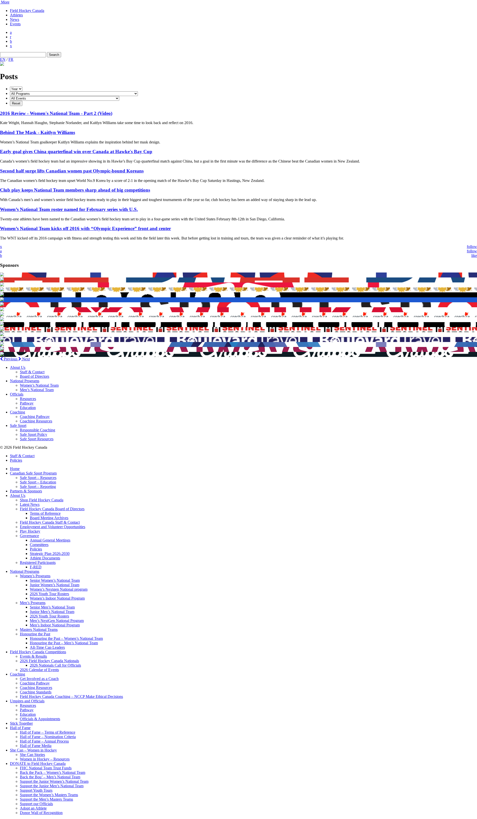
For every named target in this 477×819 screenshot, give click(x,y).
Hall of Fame (20, 728)
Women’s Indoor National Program (57, 598)
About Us (17, 367)
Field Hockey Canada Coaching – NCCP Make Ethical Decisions (71, 696)
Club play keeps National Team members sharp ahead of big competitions (75, 190)
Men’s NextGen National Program (57, 620)
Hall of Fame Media (35, 746)
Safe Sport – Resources (38, 478)
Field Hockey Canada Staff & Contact (50, 522)
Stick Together (21, 723)
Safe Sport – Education (38, 482)
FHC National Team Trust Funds (46, 768)
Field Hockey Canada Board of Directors (52, 509)
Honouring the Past (35, 634)
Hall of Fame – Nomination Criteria (48, 737)
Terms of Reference (45, 513)
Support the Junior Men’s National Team (51, 786)
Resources (28, 399)
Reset (16, 103)
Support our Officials (36, 804)
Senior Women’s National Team (55, 580)
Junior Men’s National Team (52, 612)
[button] (9, 359)
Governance (29, 536)
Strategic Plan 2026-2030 (50, 553)
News (14, 19)
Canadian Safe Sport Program (33, 473)
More (4, 2)
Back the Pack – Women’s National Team (52, 772)
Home (15, 469)
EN (2, 59)
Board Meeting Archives (49, 518)
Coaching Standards (35, 692)
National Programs (24, 381)
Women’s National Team (39, 385)
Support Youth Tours (36, 790)
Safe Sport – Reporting (38, 486)
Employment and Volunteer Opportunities (52, 527)
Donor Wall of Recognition (41, 813)
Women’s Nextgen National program (58, 589)
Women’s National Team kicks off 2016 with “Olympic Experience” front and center (85, 228)
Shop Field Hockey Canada (41, 500)
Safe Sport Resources (36, 439)
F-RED (35, 567)
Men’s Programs (32, 603)
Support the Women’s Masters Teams (49, 795)
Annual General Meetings (50, 540)
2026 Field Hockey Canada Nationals (49, 661)
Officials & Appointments (40, 719)
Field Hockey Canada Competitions (38, 652)
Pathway (27, 403)
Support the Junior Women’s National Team (54, 781)
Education (28, 408)
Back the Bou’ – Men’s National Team (50, 777)
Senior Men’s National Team (52, 607)
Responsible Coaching (37, 430)
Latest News (30, 504)
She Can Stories (32, 754)
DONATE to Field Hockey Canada (38, 763)
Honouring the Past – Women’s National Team (66, 638)
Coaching (17, 412)
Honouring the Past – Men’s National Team (64, 643)
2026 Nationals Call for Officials (55, 665)
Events (15, 24)
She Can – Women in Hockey (33, 750)
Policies (16, 460)
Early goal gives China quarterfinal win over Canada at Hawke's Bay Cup (76, 151)
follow (472, 246)
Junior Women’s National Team (54, 585)
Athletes (16, 15)
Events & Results (33, 656)
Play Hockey (30, 531)
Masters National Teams (39, 629)
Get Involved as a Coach (39, 679)
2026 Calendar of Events (39, 670)
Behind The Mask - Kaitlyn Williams (37, 132)
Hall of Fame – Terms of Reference (47, 732)
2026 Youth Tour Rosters (49, 594)
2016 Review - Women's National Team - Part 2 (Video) (56, 113)
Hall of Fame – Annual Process (44, 741)
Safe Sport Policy (33, 434)
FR (10, 59)
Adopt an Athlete (33, 808)
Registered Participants (38, 562)
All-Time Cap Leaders (47, 647)
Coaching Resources (36, 421)
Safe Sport (18, 425)
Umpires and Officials (27, 701)
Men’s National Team (37, 390)
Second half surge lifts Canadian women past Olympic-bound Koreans (72, 170)
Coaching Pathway (35, 416)
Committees (39, 545)
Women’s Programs (35, 576)
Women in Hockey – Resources (45, 759)
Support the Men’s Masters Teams (46, 799)
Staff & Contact (32, 372)
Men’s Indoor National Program (55, 625)
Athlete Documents (45, 558)
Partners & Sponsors (26, 491)
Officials (16, 394)
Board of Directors (34, 376)
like (474, 255)
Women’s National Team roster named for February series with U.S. (69, 209)
